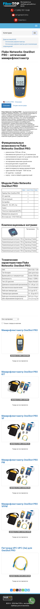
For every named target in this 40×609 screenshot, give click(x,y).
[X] (17, 590)
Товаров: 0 (22, 20)
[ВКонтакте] (11, 590)
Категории (7, 33)
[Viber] (20, 590)
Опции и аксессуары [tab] (20, 105)
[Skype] (26, 590)
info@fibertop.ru (21, 15)
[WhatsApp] (23, 590)
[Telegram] (28, 590)
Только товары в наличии (12, 323)
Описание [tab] (6, 105)
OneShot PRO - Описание (13, 102)
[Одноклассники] (14, 590)
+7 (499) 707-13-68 (22, 10)
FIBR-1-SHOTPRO (28, 190)
